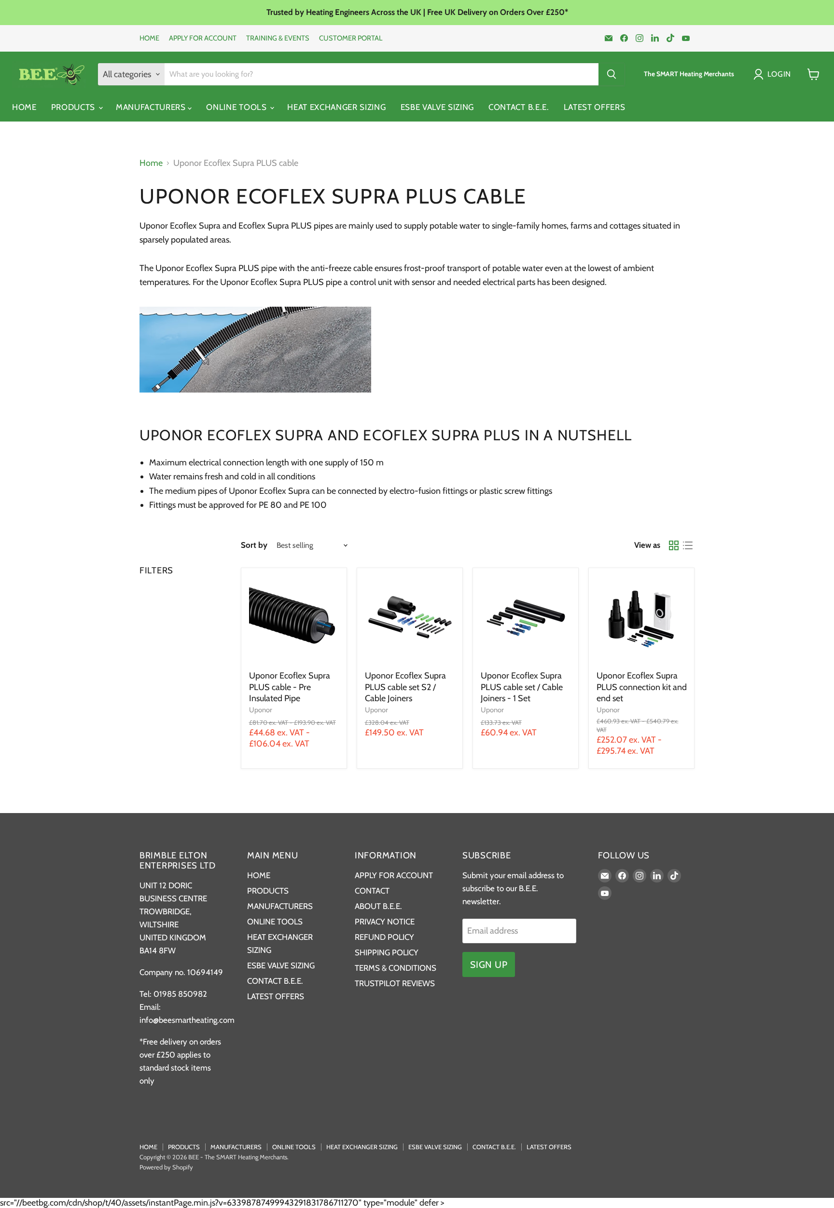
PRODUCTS (74, 107)
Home (151, 163)
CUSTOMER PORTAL (350, 38)
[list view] (688, 545)
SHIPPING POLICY (386, 952)
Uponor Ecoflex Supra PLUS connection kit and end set (642, 687)
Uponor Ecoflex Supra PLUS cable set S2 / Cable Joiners (405, 687)
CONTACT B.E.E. (518, 107)
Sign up (488, 964)
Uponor (260, 710)
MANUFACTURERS (152, 107)
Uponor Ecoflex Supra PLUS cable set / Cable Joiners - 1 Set (522, 687)
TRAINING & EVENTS (277, 38)
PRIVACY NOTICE (385, 921)
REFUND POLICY (384, 937)
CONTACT (372, 891)
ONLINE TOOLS (237, 107)
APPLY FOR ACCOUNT (202, 38)
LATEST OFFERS (595, 107)
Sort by (254, 545)
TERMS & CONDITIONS (395, 968)
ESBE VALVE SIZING (437, 107)
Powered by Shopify (166, 1167)
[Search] (611, 74)
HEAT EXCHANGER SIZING (336, 107)
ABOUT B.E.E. (378, 906)
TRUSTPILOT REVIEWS (395, 983)
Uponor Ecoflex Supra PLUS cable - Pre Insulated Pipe (289, 687)
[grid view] (674, 545)
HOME (149, 38)
